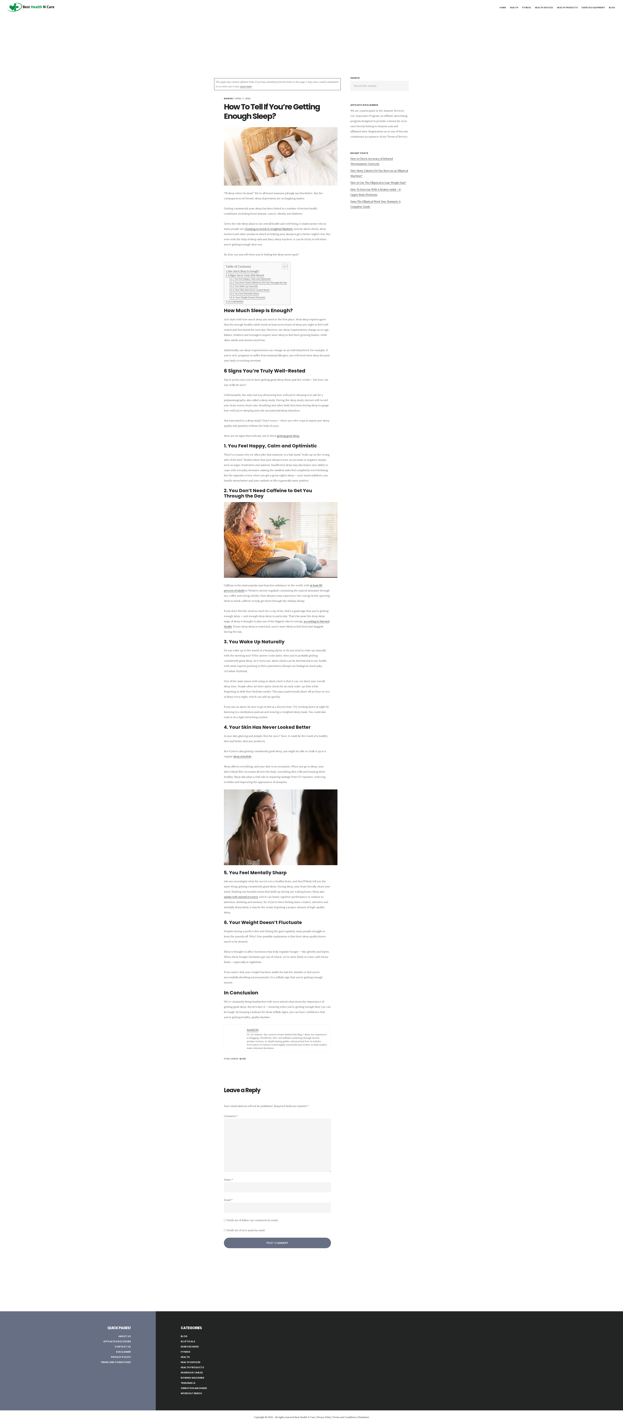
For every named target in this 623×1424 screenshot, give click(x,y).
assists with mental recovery (241, 896)
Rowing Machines (192, 1377)
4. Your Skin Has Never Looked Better (251, 289)
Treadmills (188, 1383)
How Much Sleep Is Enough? (243, 271)
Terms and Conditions (116, 1362)
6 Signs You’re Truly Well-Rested (246, 275)
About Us (124, 1336)
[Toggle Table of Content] (283, 266)
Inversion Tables (192, 1372)
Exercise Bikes (190, 1346)
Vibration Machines (194, 1388)
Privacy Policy (121, 1357)
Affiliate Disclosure (117, 1341)
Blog (243, 1058)
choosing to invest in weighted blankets (268, 228)
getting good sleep (288, 435)
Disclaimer (123, 1351)
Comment (231, 1116)
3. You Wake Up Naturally (245, 286)
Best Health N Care (30, 7)
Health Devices (191, 1362)
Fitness (185, 1351)
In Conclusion (235, 301)
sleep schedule (242, 756)
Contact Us (123, 1346)
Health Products (192, 1367)
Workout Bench (191, 1393)
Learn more (246, 86)
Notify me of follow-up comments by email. (252, 1220)
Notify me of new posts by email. (246, 1230)
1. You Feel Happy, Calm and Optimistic (252, 278)
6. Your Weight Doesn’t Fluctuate (249, 297)
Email (228, 1200)
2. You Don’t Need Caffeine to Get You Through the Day (260, 282)
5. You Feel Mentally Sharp (246, 293)
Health (185, 1357)
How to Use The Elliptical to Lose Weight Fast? (378, 182)
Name (228, 1179)
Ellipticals (188, 1341)
